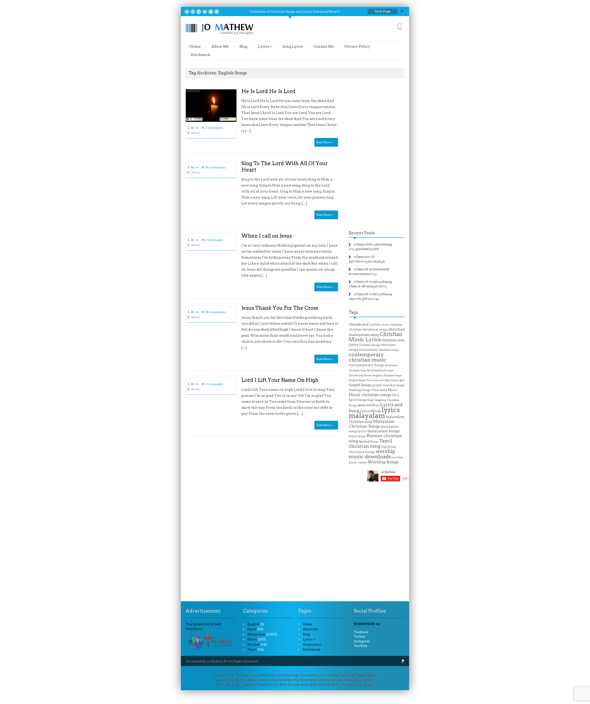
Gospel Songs (360, 385)
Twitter (359, 636)
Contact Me (324, 46)
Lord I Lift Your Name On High (280, 380)
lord (370, 405)
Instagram (362, 641)
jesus (362, 405)
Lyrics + (265, 46)
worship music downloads (372, 453)
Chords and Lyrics (364, 324)
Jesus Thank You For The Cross (279, 308)
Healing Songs (360, 390)
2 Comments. (214, 127)
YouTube (360, 646)
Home (195, 46)
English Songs (357, 380)
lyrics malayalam (374, 413)
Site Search (201, 55)
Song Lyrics (293, 46)
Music (195, 132)
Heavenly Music (384, 390)
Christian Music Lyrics (375, 336)
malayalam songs (383, 431)
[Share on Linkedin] (204, 11)
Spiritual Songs (368, 441)
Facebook (361, 632)
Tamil (252, 649)
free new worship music (382, 380)
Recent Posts (362, 233)
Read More (324, 142)
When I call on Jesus (266, 236)
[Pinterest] (216, 11)
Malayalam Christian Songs (371, 424)
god (402, 380)
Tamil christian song (370, 443)
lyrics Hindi (370, 411)
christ (385, 324)
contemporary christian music (367, 357)
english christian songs (387, 375)
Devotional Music (360, 375)
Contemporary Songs (366, 365)
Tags (353, 312)
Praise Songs (357, 436)
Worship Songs (383, 462)
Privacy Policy (357, 46)
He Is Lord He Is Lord (268, 91)
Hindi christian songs (370, 394)
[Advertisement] (377, 154)
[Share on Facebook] (192, 11)
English (254, 624)
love (377, 405)
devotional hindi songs (380, 370)
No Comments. (215, 167)
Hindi (252, 629)
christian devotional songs (368, 329)
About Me (220, 46)
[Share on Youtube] (210, 11)
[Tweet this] (186, 11)
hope (371, 400)
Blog (243, 46)
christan (396, 324)
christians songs (388, 349)
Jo (197, 127)
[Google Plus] (198, 11)
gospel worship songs (388, 385)
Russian (254, 644)
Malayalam (256, 634)
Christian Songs (369, 345)
